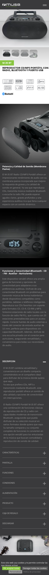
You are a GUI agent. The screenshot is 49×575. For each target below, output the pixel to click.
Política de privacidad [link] (32, 572)
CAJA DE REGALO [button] (10, 513)
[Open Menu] (45, 5)
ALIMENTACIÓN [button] (9, 493)
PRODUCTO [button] (7, 503)
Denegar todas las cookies (35, 568)
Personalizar (15, 571)
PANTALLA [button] (7, 462)
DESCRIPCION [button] (8, 361)
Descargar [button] (8, 523)
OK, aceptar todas (11, 568)
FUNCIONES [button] (7, 472)
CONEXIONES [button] (8, 482)
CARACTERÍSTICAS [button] (10, 452)
